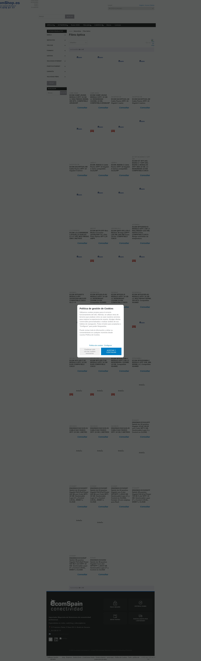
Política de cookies (96, 345)
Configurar (108, 345)
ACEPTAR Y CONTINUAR (111, 351)
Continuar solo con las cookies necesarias (89, 351)
